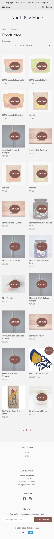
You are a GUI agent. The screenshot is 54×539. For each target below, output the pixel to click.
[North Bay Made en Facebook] (24, 499)
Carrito (48, 7)
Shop (27, 456)
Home (27, 452)
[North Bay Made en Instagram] (30, 499)
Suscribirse (43, 520)
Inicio (4, 29)
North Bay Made (27, 17)
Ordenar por (7, 41)
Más (7, 7)
